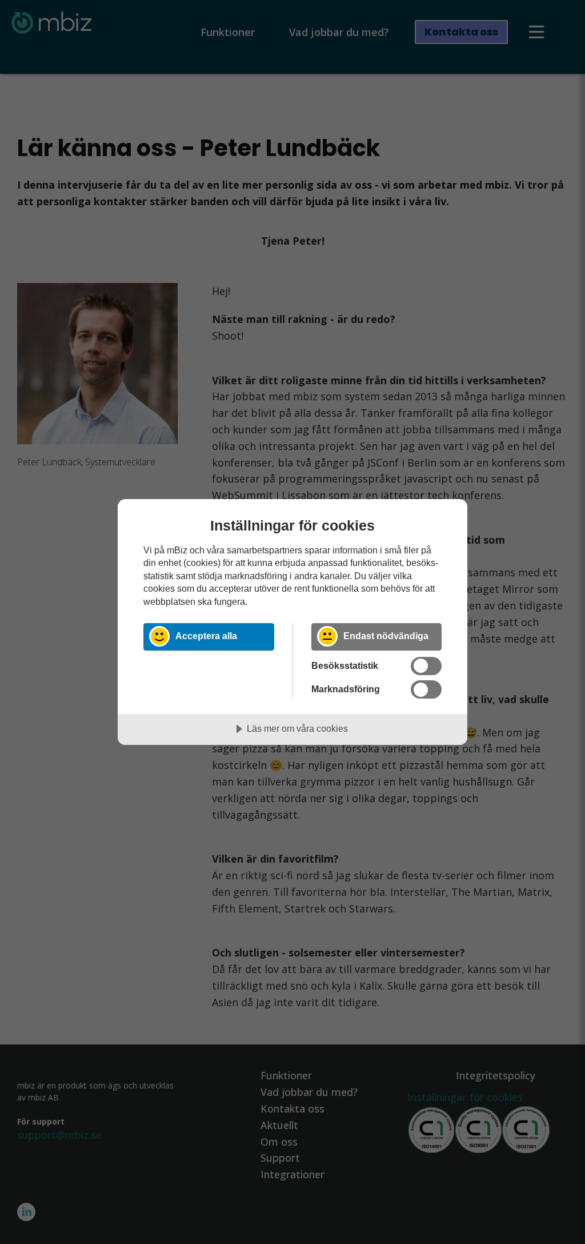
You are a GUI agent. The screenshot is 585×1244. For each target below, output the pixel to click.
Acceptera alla (206, 636)
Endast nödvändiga (385, 636)
